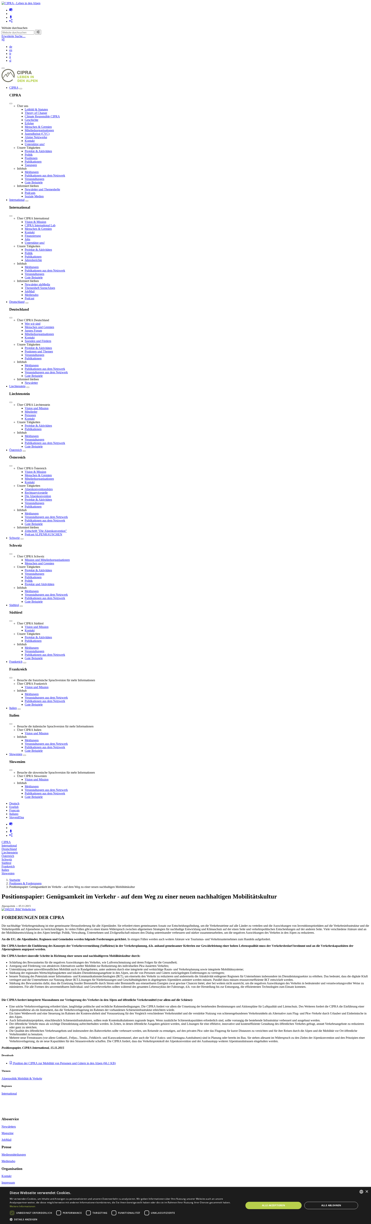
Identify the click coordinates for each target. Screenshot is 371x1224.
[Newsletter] (10, 10)
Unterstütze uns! (35, 144)
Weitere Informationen (22, 1206)
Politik (29, 154)
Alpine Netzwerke (36, 137)
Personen (30, 415)
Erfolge (29, 123)
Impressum (8, 1182)
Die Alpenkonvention (38, 496)
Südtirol (14, 605)
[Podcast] (10, 17)
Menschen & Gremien (38, 126)
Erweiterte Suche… (14, 36)
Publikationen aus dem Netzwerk (45, 175)
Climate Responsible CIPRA (42, 116)
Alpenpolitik (10, 1078)
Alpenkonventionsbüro (39, 489)
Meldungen (32, 172)
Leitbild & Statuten (36, 109)
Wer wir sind (32, 323)
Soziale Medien (34, 196)
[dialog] (185, 1205)
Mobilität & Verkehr (30, 1078)
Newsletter (31, 382)
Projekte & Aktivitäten (38, 151)
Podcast (29, 298)
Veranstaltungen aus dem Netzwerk (46, 372)
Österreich (15, 450)
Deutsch (14, 803)
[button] (123, 1219)
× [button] (366, 1191)
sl (10, 60)
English (14, 807)
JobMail (30, 291)
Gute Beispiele (34, 182)
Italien (13, 708)
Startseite (14, 880)
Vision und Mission (37, 408)
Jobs (27, 239)
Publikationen (33, 161)
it (10, 57)
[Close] (10, 103)
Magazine (8, 1133)
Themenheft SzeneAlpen (40, 288)
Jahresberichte (33, 260)
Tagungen (31, 165)
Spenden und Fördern (38, 341)
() (64, 1063)
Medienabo (31, 294)
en (10, 50)
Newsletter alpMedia (37, 284)
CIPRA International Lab (40, 225)
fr (10, 53)
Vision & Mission (35, 221)
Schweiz (14, 537)
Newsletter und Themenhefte (42, 189)
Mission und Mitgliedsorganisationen (47, 559)
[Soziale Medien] (10, 21)
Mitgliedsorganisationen (39, 130)
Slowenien (15, 754)
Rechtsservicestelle (36, 492)
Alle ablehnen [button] (331, 1205)
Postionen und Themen (39, 351)
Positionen (31, 158)
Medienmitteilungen (14, 1154)
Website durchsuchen (14, 28)
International (17, 199)
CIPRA (13, 87)
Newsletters (9, 1126)
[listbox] (361, 1192)
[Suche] (38, 32)
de (10, 46)
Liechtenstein (17, 386)
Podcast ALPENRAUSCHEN (43, 534)
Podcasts (30, 193)
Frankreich (15, 661)
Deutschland (17, 301)
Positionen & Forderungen (25, 883)
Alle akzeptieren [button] (273, 1205)
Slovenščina (16, 817)
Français (14, 810)
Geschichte (31, 119)
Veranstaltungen (34, 179)
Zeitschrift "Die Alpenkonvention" (46, 531)
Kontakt (30, 140)
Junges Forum (33, 330)
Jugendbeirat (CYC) (37, 133)
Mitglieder (31, 411)
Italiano (13, 813)
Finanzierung (33, 235)
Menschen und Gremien (39, 327)
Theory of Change (36, 113)
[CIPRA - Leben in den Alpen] (21, 3)
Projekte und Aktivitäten (39, 584)
